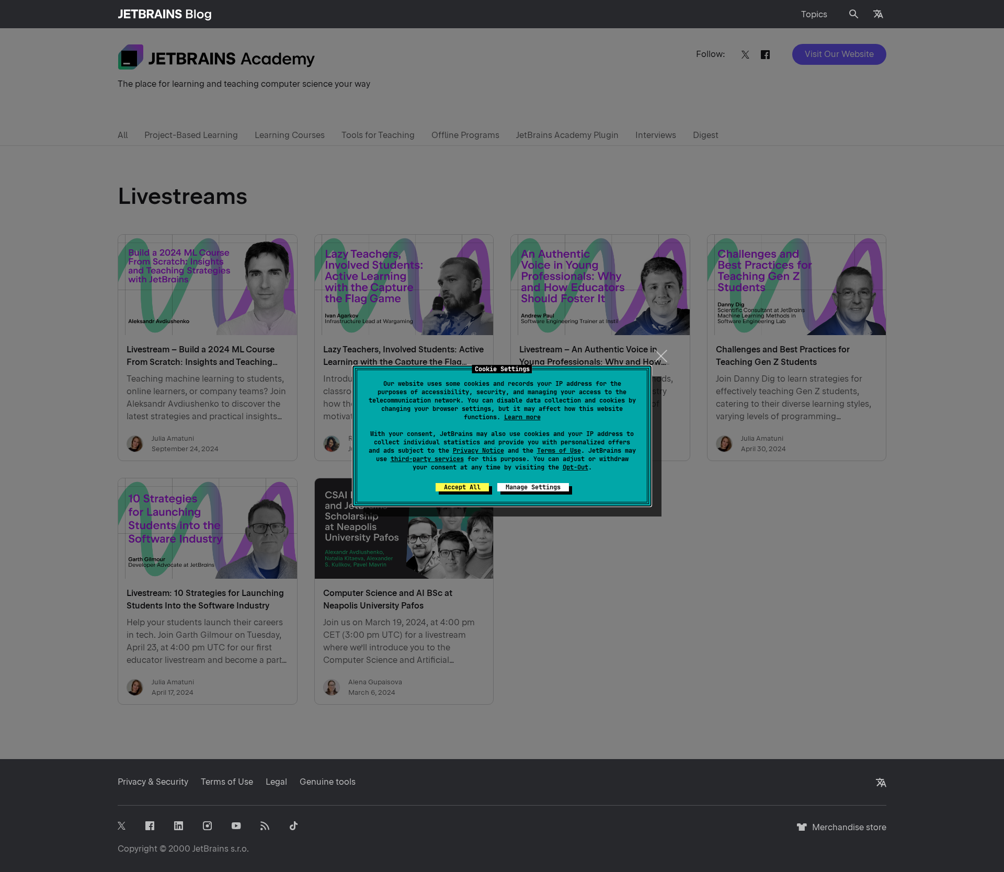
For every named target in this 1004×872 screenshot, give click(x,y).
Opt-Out (575, 467)
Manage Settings (533, 487)
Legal (276, 782)
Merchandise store (846, 832)
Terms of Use (559, 450)
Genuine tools (328, 782)
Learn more (522, 417)
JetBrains (210, 849)
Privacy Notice (478, 450)
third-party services (427, 459)
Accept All (462, 487)
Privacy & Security (153, 782)
